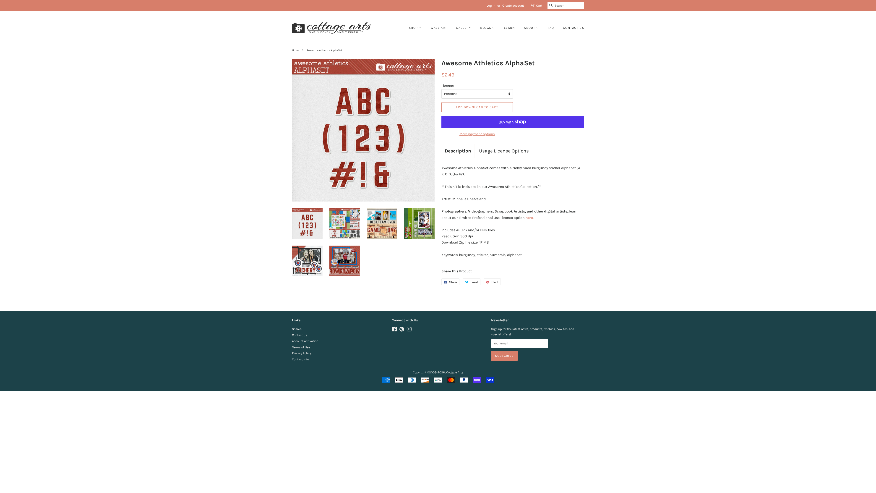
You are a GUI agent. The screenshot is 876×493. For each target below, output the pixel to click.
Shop (414, 28)
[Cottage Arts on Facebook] (394, 330)
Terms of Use (301, 347)
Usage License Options (504, 151)
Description (458, 151)
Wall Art (438, 28)
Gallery (463, 28)
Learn (509, 28)
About (530, 28)
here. (530, 217)
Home (295, 50)
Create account (513, 6)
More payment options (477, 134)
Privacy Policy (301, 353)
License (447, 86)
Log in (491, 6)
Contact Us (299, 335)
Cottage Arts (454, 372)
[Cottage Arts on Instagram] (409, 330)
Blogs (486, 28)
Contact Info (300, 359)
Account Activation (305, 341)
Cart (539, 6)
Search (297, 329)
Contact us (573, 28)
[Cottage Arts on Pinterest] (401, 330)
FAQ (551, 28)
